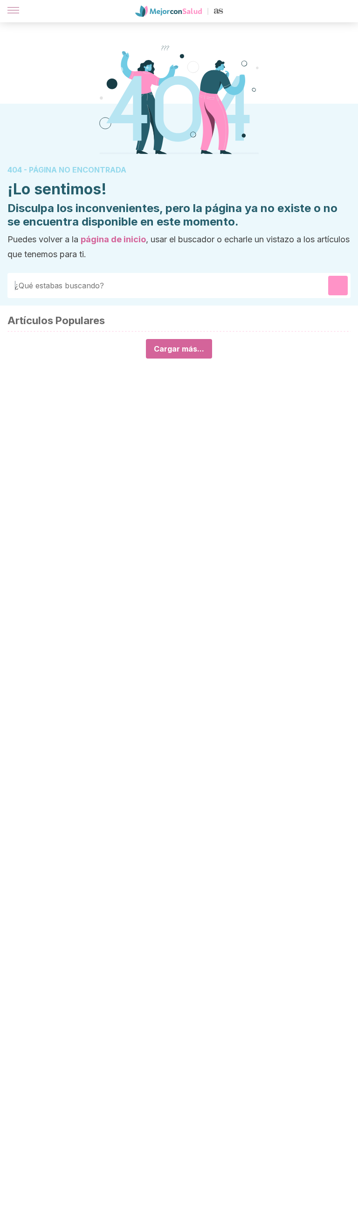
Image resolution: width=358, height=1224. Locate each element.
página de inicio (113, 239)
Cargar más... (179, 348)
